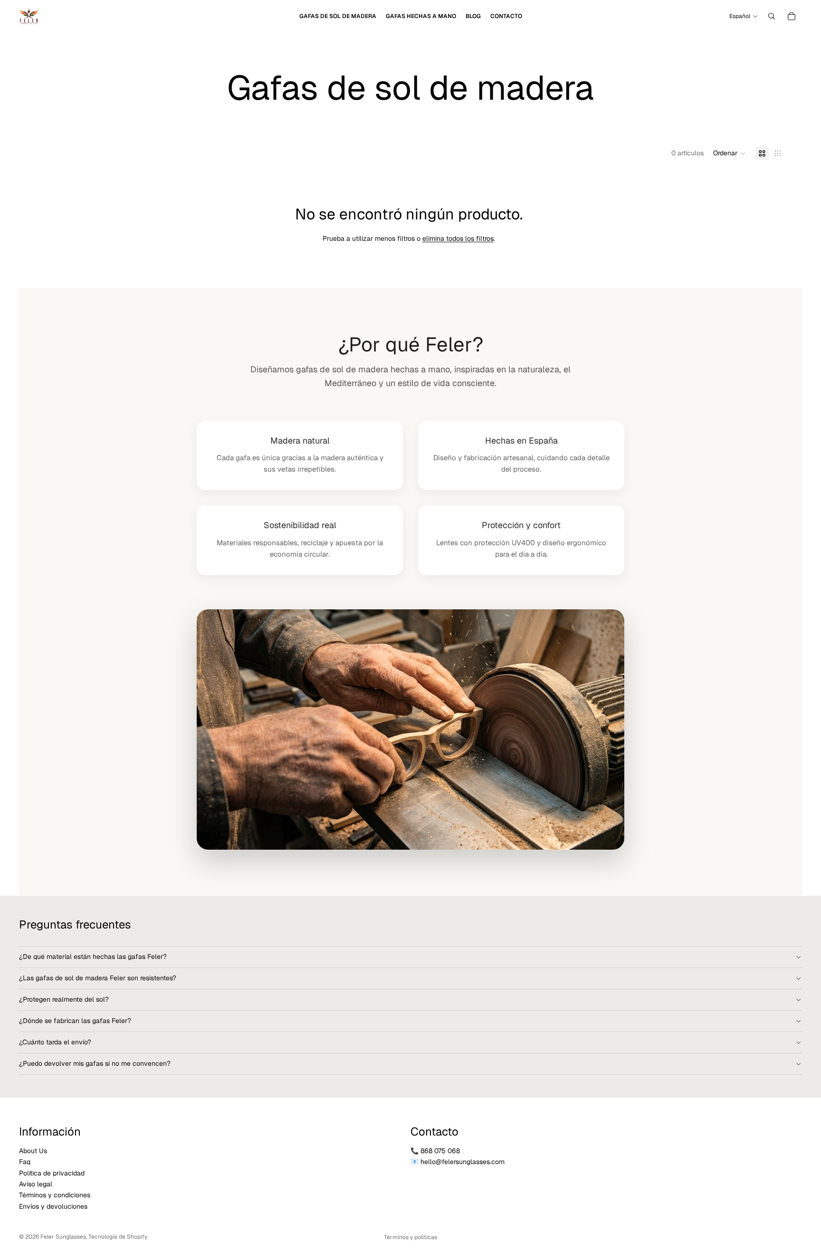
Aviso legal (35, 1184)
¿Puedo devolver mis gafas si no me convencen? (95, 1063)
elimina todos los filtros (458, 238)
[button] (729, 153)
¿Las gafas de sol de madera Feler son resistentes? (97, 978)
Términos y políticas (410, 1237)
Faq (24, 1161)
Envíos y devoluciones (53, 1206)
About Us (33, 1150)
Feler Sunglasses (63, 1237)
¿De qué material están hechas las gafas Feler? (93, 956)
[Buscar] (771, 16)
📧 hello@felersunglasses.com (457, 1161)
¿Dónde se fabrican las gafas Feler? (75, 1020)
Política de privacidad (52, 1173)
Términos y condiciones (54, 1195)
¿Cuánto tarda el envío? (55, 1042)
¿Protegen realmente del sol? (64, 999)
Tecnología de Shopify (117, 1237)
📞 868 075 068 (435, 1150)
